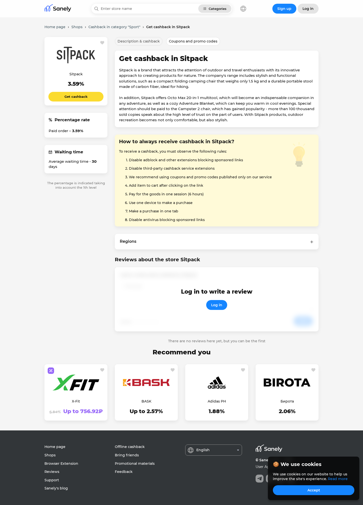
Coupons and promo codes (193, 41)
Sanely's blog (56, 488)
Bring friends (127, 455)
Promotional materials (135, 463)
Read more (338, 479)
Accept (313, 490)
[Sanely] (57, 8)
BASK (146, 401)
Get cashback (76, 97)
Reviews (51, 471)
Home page (54, 446)
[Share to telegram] (259, 479)
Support (51, 480)
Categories (217, 9)
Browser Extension (61, 463)
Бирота (287, 401)
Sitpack (76, 74)
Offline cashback (130, 446)
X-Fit (76, 401)
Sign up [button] (284, 8)
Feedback (124, 471)
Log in (216, 305)
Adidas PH (217, 401)
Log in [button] (308, 8)
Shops (50, 455)
